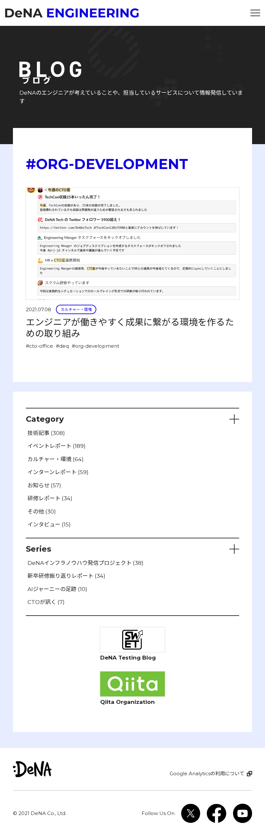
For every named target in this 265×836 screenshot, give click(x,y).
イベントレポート (56, 446)
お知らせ (44, 485)
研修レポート (49, 498)
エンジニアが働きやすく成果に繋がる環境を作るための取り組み (130, 328)
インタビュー (49, 524)
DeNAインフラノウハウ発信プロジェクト (85, 563)
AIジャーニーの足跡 (57, 589)
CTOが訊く (46, 602)
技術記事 (46, 433)
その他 (41, 511)
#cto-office (39, 346)
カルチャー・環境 (76, 309)
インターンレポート (58, 472)
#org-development (95, 346)
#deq (62, 346)
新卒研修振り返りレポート (66, 576)
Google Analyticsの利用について (207, 773)
